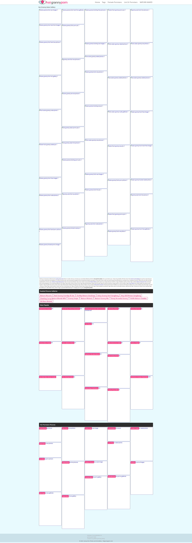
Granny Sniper (73, 298)
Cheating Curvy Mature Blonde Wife (53, 298)
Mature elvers (93, 281)
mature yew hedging (135, 278)
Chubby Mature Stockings (85, 296)
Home (97, 2)
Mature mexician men (141, 281)
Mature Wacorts (46, 296)
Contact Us (90, 538)
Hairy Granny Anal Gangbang (108, 296)
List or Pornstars (130, 2)
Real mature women (98, 284)
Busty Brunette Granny (119, 298)
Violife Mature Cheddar (138, 298)
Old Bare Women (46, 301)
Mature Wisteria (87, 298)
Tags (104, 2)
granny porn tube (91, 537)
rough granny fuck (59, 278)
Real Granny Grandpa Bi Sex (64, 296)
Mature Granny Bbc (102, 298)
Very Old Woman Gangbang (131, 296)
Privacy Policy (101, 538)
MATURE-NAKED (146, 2)
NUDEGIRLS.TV (98, 535)
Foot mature (132, 283)
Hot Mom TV (90, 535)
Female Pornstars (115, 2)
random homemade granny (58, 281)
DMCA (95, 538)
